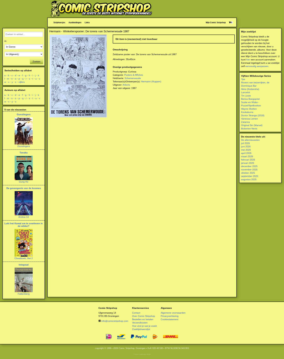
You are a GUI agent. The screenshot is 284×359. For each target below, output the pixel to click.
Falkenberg (24, 294)
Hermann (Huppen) (151, 81)
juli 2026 (245, 143)
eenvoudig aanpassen (256, 66)
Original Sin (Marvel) (251, 125)
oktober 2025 (248, 173)
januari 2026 (247, 163)
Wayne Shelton (249, 108)
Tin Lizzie (246, 95)
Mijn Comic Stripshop (216, 22)
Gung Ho (23, 181)
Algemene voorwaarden (173, 312)
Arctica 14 (23, 217)
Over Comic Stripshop (143, 316)
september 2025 (249, 176)
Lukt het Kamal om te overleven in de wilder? (23, 224)
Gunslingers (24, 114)
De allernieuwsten (250, 140)
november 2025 (249, 169)
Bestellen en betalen (142, 319)
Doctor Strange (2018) (252, 115)
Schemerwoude (133, 78)
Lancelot (245, 92)
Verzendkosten (140, 322)
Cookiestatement (169, 319)
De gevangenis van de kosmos (23, 188)
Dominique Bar (249, 85)
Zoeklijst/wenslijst (141, 329)
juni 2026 (246, 146)
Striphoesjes (59, 22)
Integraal (24, 264)
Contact (136, 312)
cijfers (22, 82)
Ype (243, 79)
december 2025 (249, 166)
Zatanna (245, 122)
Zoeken (36, 61)
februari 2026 (248, 159)
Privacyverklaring (169, 316)
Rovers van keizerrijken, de (255, 82)
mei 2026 (246, 149)
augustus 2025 (249, 179)
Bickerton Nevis (249, 128)
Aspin (148, 354)
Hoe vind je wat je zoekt (144, 326)
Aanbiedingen (75, 22)
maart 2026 (247, 156)
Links (87, 22)
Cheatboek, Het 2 (23, 258)
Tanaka (24, 152)
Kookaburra (247, 112)
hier (248, 59)
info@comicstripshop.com (114, 321)
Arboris (126, 84)
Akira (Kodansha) (250, 89)
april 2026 (246, 153)
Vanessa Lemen (249, 118)
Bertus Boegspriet (250, 99)
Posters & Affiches (133, 75)
